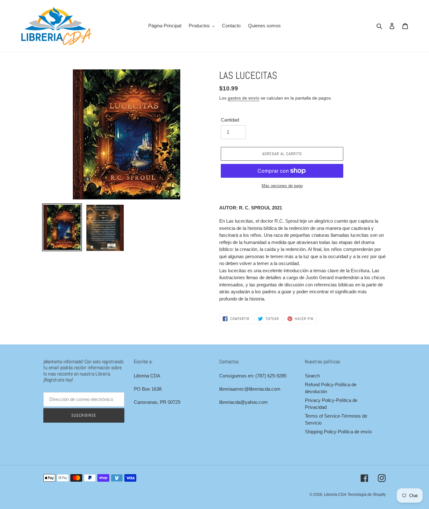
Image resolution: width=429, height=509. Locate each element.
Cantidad (230, 119)
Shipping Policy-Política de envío (338, 431)
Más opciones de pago (282, 185)
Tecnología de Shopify (367, 494)
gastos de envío (243, 97)
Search (312, 375)
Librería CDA (335, 494)
